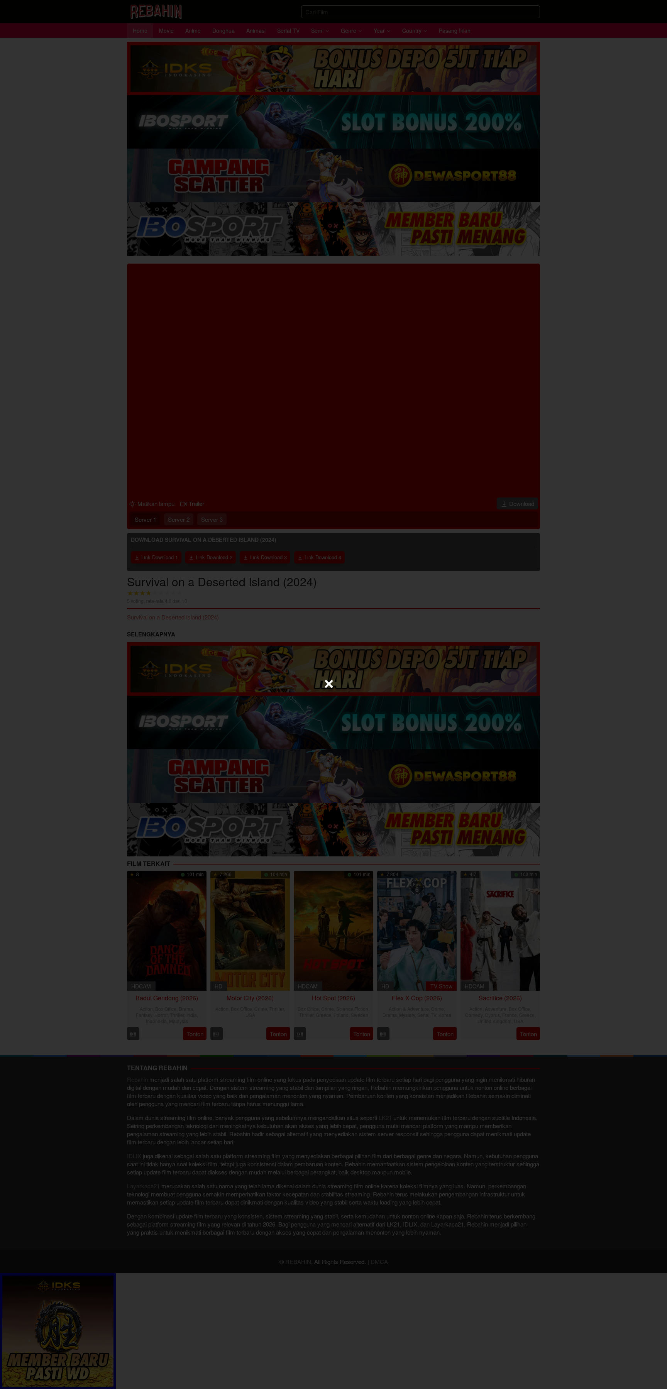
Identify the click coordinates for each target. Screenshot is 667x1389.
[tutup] (329, 684)
